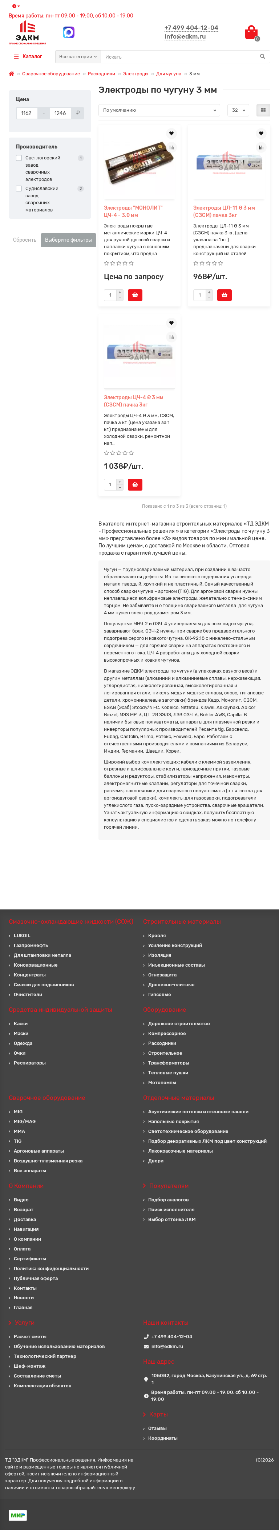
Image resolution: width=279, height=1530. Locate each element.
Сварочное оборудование (51, 73)
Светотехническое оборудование (188, 1131)
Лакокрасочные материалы (180, 1151)
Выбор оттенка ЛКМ (172, 1219)
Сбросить (24, 240)
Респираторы (30, 1063)
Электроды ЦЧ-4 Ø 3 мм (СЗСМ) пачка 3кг (133, 401)
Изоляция (159, 955)
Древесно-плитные (171, 984)
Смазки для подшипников (44, 984)
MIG (18, 1111)
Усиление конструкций (175, 945)
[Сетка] (263, 110)
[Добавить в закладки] (171, 133)
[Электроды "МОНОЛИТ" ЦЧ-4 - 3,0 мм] (139, 162)
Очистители (28, 994)
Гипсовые (159, 994)
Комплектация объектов (43, 1385)
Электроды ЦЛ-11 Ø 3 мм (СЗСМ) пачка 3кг (224, 211)
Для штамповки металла (42, 955)
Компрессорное (167, 1033)
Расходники (101, 73)
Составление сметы (37, 1376)
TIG (17, 1141)
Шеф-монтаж (29, 1366)
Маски (21, 1033)
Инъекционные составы (176, 965)
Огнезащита (162, 975)
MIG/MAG (25, 1121)
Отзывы (157, 1428)
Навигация (26, 1229)
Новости (24, 1297)
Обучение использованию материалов (59, 1346)
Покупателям (169, 1185)
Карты (158, 1414)
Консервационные (36, 965)
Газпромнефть (31, 945)
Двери (155, 1161)
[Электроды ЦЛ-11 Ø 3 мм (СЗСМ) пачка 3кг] (229, 162)
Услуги (25, 1322)
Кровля (157, 935)
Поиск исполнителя (171, 1209)
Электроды (135, 73)
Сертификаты (30, 1258)
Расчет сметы (30, 1336)
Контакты (25, 1288)
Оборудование (164, 1009)
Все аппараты (30, 1170)
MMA (19, 1131)
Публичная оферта (36, 1278)
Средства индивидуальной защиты (60, 1009)
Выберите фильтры (68, 240)
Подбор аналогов (168, 1199)
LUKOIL (22, 935)
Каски (21, 1023)
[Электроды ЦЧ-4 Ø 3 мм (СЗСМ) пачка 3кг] (139, 352)
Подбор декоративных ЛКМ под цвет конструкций (207, 1141)
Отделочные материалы (178, 1097)
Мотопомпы (162, 1082)
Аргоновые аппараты (39, 1151)
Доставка (25, 1219)
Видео (21, 1199)
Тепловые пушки (168, 1072)
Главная (23, 1307)
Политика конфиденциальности (51, 1268)
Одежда (23, 1043)
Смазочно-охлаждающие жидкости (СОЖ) (71, 921)
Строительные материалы (182, 921)
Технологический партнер (45, 1356)
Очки (19, 1053)
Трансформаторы (168, 1063)
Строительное (165, 1053)
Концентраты (30, 975)
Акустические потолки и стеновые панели (198, 1111)
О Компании (26, 1185)
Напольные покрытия (173, 1121)
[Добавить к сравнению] (171, 147)
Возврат (23, 1209)
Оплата (22, 1249)
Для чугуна (168, 73)
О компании (27, 1239)
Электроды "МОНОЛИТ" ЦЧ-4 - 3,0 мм (133, 211)
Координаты (163, 1438)
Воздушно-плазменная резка (48, 1161)
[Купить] (135, 295)
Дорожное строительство (179, 1023)
